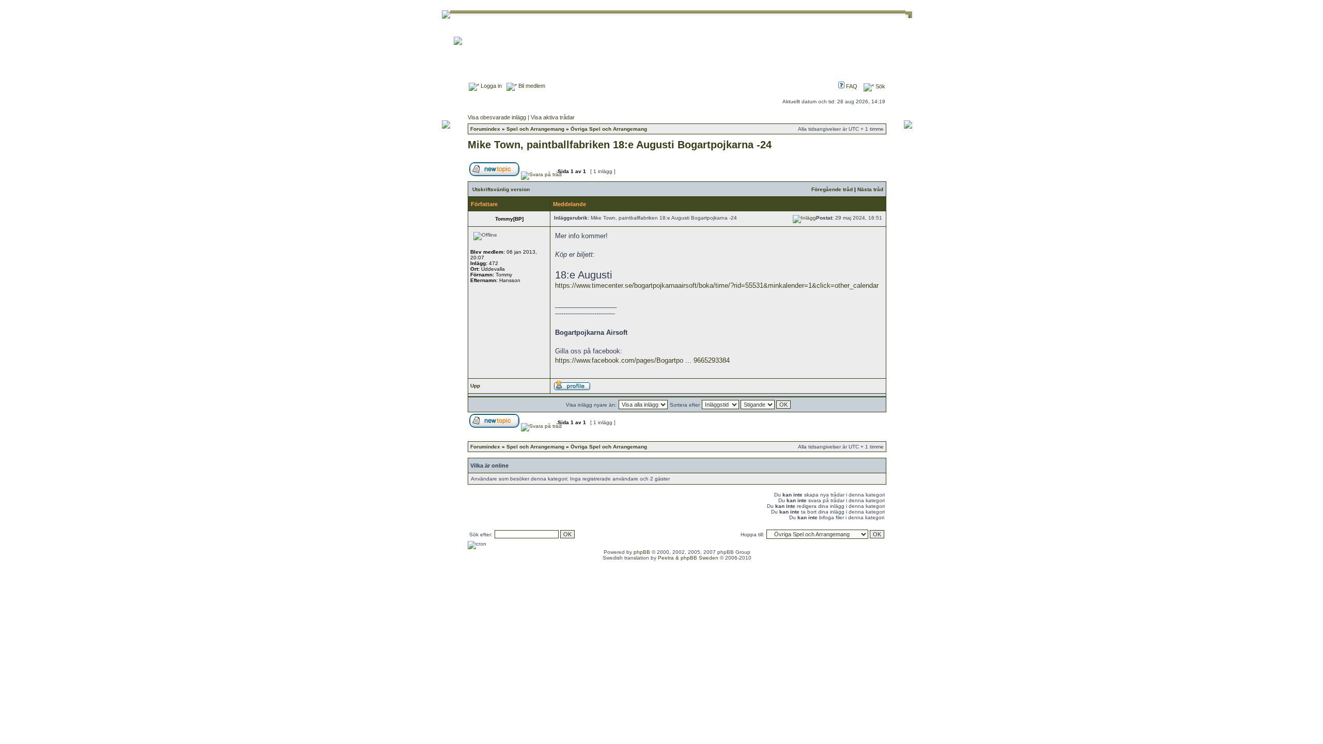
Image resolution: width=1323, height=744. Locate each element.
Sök (879, 86)
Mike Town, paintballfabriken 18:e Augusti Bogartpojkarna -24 (620, 144)
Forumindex (485, 129)
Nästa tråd (870, 189)
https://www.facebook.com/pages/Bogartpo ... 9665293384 (642, 360)
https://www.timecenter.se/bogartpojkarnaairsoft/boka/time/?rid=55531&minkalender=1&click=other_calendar (717, 285)
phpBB (642, 552)
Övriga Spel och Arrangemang (609, 129)
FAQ (850, 86)
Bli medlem (531, 86)
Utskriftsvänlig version (501, 189)
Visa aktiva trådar (553, 117)
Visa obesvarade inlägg (497, 117)
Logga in (490, 86)
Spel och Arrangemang (535, 129)
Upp (475, 386)
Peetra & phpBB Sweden (688, 558)
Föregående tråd (832, 189)
